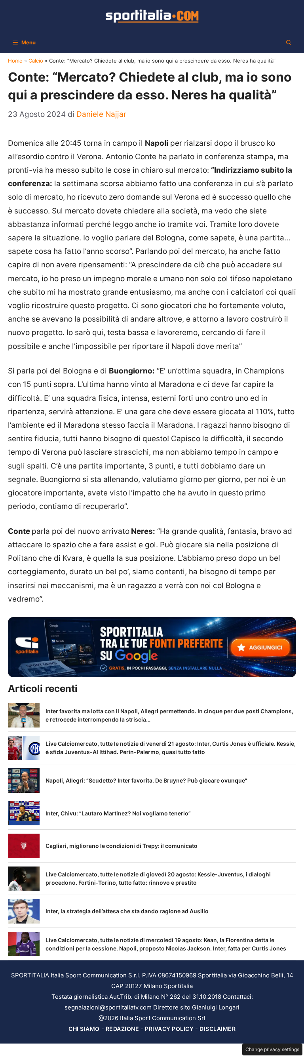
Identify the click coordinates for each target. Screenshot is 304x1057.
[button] (288, 42)
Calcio (35, 60)
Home (15, 60)
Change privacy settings (272, 1049)
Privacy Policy (169, 1028)
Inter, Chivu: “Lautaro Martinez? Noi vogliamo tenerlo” (118, 813)
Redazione (122, 1028)
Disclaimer (218, 1028)
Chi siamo (84, 1028)
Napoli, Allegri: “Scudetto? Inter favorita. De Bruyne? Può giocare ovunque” (146, 780)
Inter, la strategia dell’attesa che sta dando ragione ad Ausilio (127, 911)
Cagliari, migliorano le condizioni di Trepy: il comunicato (122, 845)
